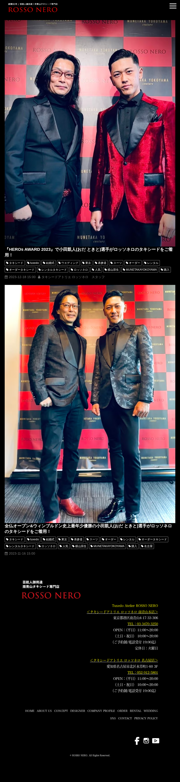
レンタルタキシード (54, 269)
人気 (98, 269)
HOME (29, 710)
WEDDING (151, 710)
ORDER (122, 710)
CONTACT (125, 718)
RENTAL (135, 710)
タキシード (16, 263)
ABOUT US (44, 710)
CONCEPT (61, 710)
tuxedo (34, 263)
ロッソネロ (81, 269)
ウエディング (69, 263)
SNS (113, 718)
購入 (166, 269)
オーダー (134, 263)
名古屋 (148, 546)
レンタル (152, 263)
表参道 (102, 263)
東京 (88, 263)
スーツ (117, 263)
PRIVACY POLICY (146, 718)
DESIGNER (77, 710)
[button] (173, 6)
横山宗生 (113, 269)
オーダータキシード (21, 269)
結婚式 (50, 263)
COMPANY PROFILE (101, 710)
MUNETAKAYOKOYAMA (141, 269)
